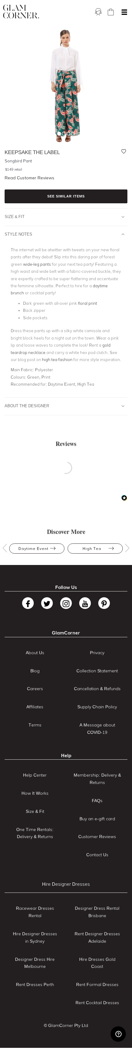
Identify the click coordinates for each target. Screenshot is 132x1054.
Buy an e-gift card (97, 818)
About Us (35, 652)
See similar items (66, 196)
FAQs (97, 800)
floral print (87, 303)
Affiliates (34, 707)
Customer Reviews (97, 836)
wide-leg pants (37, 264)
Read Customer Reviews (29, 178)
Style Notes (18, 234)
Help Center (35, 775)
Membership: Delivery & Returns (97, 778)
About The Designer (27, 405)
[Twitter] (47, 603)
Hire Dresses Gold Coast (97, 963)
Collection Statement (97, 671)
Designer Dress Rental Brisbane (97, 911)
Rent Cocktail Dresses (97, 1002)
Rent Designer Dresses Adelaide (97, 937)
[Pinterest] (104, 603)
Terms (35, 725)
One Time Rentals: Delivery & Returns (34, 833)
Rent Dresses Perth (35, 984)
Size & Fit (15, 216)
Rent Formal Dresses (97, 984)
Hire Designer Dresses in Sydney (35, 937)
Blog (35, 671)
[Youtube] (85, 603)
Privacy (97, 652)
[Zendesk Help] (118, 1034)
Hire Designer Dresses (66, 884)
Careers (35, 688)
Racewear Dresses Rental (35, 911)
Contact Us (97, 854)
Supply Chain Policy (97, 707)
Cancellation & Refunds (97, 688)
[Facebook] (28, 603)
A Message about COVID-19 (97, 728)
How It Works (35, 793)
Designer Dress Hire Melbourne (35, 963)
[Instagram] (66, 603)
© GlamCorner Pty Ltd (66, 1025)
